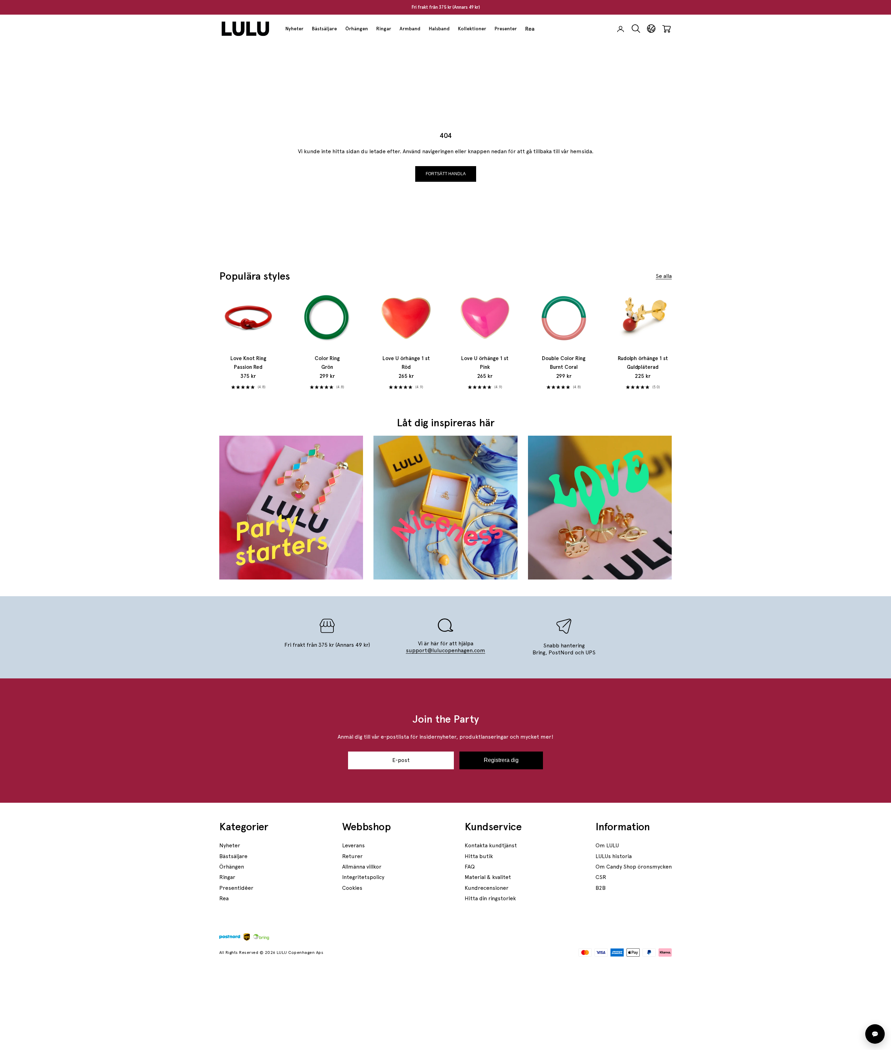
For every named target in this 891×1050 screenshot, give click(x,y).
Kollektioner (472, 28)
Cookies (352, 888)
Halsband (439, 28)
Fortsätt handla (446, 173)
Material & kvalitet (488, 877)
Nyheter (294, 28)
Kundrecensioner (486, 888)
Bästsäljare (324, 28)
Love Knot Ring (248, 363)
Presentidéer (236, 888)
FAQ (470, 866)
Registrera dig (501, 760)
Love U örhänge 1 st (406, 363)
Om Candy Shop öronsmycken (634, 866)
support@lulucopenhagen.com (445, 650)
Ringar (383, 28)
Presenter (506, 28)
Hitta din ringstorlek (490, 898)
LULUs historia (614, 856)
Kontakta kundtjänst (491, 845)
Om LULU (607, 845)
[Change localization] (651, 28)
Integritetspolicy (363, 877)
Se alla (664, 276)
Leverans (353, 845)
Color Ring (327, 363)
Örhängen (356, 28)
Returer (352, 856)
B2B (601, 888)
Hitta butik (479, 856)
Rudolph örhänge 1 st (643, 363)
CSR (601, 877)
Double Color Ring (563, 363)
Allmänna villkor (361, 866)
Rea (530, 28)
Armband (410, 28)
